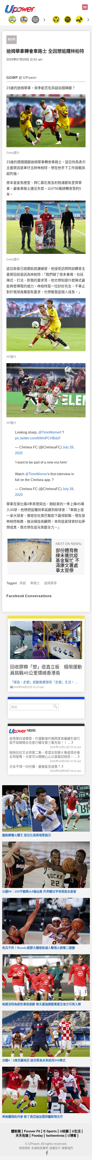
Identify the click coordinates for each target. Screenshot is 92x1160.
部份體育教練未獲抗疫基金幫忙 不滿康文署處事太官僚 (67, 560)
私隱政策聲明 (39, 1148)
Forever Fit (32, 1131)
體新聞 (11, 39)
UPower (33, 1144)
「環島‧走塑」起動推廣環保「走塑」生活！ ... (44, 682)
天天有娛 (22, 1135)
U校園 (64, 1131)
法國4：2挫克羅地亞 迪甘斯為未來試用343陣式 (33, 1060)
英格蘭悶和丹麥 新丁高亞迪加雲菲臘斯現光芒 (32, 1116)
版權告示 (55, 1148)
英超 (22, 583)
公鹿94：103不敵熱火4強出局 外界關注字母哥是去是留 (39, 891)
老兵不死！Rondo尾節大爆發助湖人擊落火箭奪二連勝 (38, 948)
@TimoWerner (49, 432)
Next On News (68, 544)
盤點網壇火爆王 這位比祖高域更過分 (26, 835)
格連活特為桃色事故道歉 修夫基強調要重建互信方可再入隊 (41, 1004)
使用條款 (24, 1148)
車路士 (35, 583)
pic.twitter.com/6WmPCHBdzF (38, 438)
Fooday (37, 1135)
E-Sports (50, 1131)
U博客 (72, 1135)
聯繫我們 (67, 1148)
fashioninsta (55, 1135)
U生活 (76, 1131)
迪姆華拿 (50, 583)
